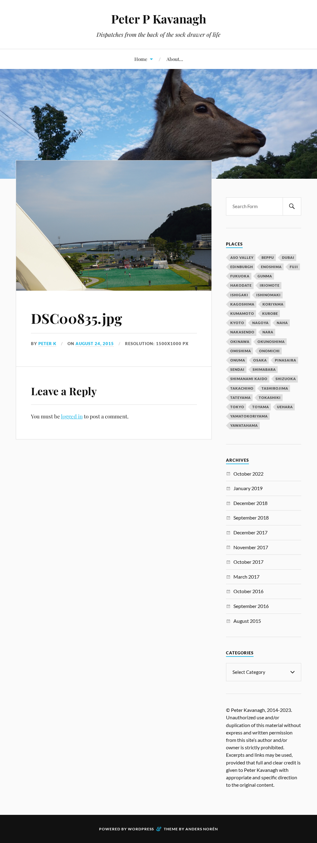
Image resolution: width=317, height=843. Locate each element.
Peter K (47, 343)
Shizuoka (286, 379)
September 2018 (251, 517)
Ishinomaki (268, 295)
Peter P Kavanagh (158, 19)
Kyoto (237, 323)
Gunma (265, 276)
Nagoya (260, 323)
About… (175, 59)
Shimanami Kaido (248, 379)
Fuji (294, 267)
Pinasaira (285, 360)
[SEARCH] (292, 206)
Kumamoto (242, 313)
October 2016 (248, 591)
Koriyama (273, 304)
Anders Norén (201, 829)
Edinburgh (241, 267)
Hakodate (241, 285)
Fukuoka (240, 276)
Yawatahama (244, 425)
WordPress (141, 829)
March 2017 (246, 577)
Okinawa (240, 342)
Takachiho (242, 388)
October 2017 (248, 562)
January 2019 (248, 488)
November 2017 (250, 547)
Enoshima (271, 267)
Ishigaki (239, 295)
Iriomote (270, 285)
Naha (282, 323)
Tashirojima (275, 388)
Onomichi (269, 351)
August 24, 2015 (95, 343)
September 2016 (251, 606)
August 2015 (247, 621)
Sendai (237, 369)
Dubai (288, 257)
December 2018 (250, 503)
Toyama (260, 407)
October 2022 (248, 474)
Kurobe (270, 313)
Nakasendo (242, 332)
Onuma (237, 360)
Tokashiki (270, 398)
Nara (268, 332)
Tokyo (237, 407)
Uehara (285, 407)
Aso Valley (242, 257)
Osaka (260, 360)
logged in (72, 416)
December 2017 (250, 532)
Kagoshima (242, 304)
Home (140, 59)
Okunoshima (271, 342)
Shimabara (264, 369)
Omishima (240, 351)
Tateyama (240, 398)
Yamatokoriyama (249, 416)
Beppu (268, 257)
